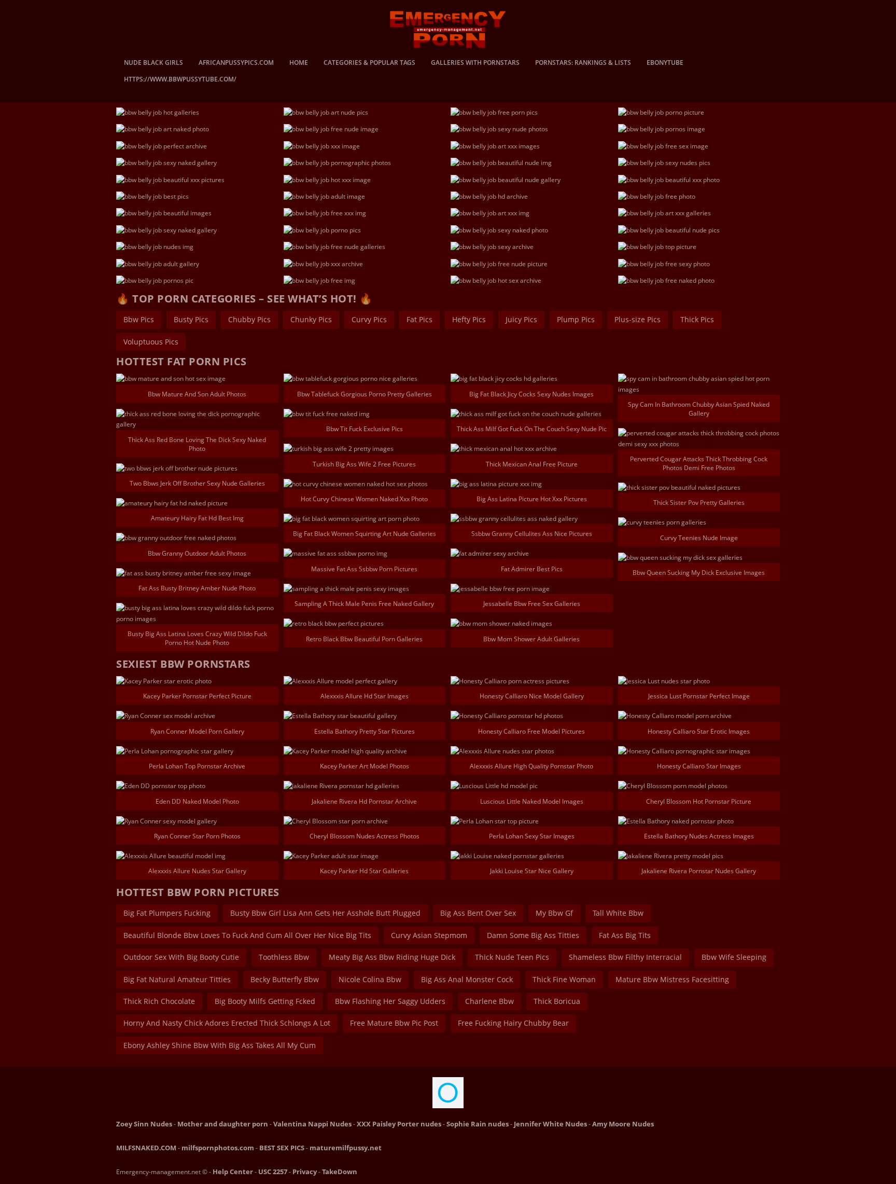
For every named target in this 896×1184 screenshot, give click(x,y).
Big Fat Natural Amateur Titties (177, 979)
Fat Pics (419, 319)
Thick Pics (697, 319)
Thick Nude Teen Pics (512, 957)
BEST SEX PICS (281, 1147)
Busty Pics (191, 319)
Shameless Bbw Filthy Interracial (625, 957)
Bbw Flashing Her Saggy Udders (390, 1001)
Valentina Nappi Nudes (312, 1123)
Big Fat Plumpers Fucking (167, 913)
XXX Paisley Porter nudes (399, 1123)
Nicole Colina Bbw (370, 979)
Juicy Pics (521, 319)
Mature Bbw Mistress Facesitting (672, 979)
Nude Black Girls (153, 63)
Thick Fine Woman (564, 979)
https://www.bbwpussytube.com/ (180, 80)
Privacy (304, 1171)
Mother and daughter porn (222, 1123)
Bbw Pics (138, 319)
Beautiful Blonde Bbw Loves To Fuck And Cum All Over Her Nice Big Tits (247, 935)
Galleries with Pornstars (475, 63)
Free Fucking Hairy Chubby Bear (513, 1023)
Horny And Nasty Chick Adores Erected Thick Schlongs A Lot (226, 1023)
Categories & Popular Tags (369, 63)
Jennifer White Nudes (550, 1123)
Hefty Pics (469, 319)
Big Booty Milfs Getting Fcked (265, 1001)
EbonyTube (665, 63)
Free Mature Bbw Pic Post (394, 1023)
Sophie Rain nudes (477, 1123)
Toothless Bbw (284, 957)
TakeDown (339, 1171)
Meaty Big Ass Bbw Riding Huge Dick (392, 957)
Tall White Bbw (618, 913)
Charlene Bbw (489, 1001)
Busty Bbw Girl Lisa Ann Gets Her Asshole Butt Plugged (325, 913)
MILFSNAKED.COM (146, 1147)
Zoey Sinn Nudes (144, 1123)
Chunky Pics (311, 319)
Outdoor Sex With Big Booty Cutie (181, 957)
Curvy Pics (369, 319)
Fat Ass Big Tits (625, 935)
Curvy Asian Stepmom (429, 935)
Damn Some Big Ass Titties (533, 935)
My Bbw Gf (554, 913)
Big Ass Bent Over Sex (478, 913)
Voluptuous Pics (150, 342)
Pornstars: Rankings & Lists (583, 63)
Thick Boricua (557, 1001)
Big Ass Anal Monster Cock (467, 979)
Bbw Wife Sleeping (734, 957)
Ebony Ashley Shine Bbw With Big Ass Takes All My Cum (219, 1045)
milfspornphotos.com (217, 1147)
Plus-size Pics (637, 319)
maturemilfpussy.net (346, 1147)
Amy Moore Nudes (623, 1123)
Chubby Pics (249, 319)
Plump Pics (576, 319)
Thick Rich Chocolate (159, 1001)
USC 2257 (272, 1171)
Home (298, 63)
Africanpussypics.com (236, 63)
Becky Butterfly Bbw (284, 979)
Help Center (233, 1171)
